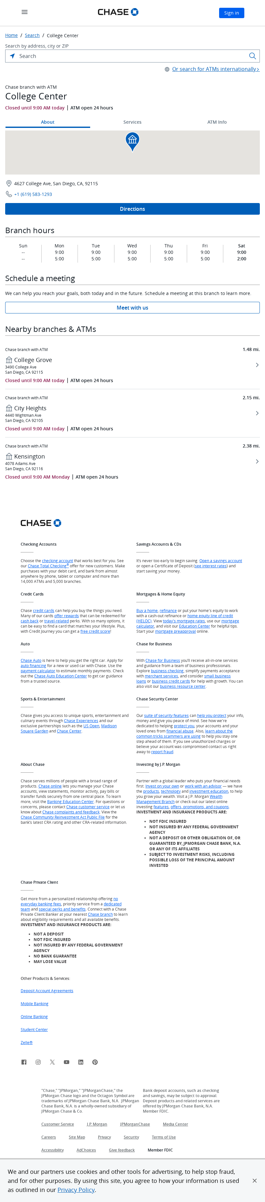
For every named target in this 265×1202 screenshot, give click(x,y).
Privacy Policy (76, 1190)
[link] (24, 1063)
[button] (254, 1180)
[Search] (252, 56)
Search (32, 35)
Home (11, 35)
